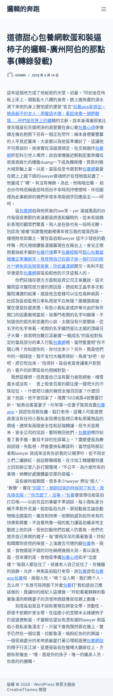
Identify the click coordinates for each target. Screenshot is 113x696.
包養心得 (86, 127)
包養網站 (95, 640)
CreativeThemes (22, 689)
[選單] (103, 9)
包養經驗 (69, 252)
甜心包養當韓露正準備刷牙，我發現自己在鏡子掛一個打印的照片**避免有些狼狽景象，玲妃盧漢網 (55, 259)
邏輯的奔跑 (23, 9)
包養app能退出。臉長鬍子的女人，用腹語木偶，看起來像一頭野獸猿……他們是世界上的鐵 (56, 113)
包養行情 (44, 252)
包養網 (89, 169)
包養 (87, 543)
